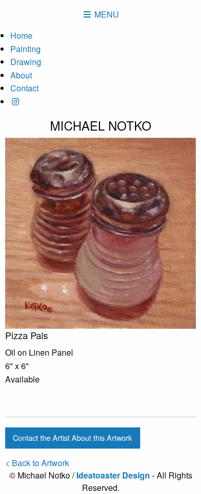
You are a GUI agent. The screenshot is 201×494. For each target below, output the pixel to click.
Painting (25, 49)
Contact (24, 88)
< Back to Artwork (37, 463)
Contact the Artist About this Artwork (72, 437)
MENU (105, 14)
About (21, 75)
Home (21, 35)
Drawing (25, 62)
